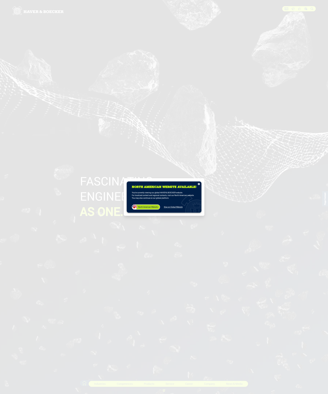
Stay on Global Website (173, 207)
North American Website (148, 207)
